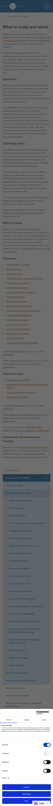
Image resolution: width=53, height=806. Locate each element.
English (42, 803)
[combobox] (41, 803)
